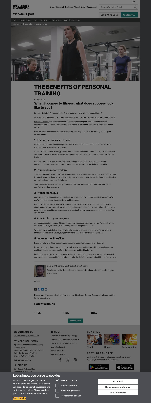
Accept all (118, 381)
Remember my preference (117, 387)
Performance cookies (70, 396)
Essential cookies (68, 380)
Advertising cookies (70, 390)
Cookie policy (19, 398)
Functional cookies (69, 385)
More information (118, 392)
